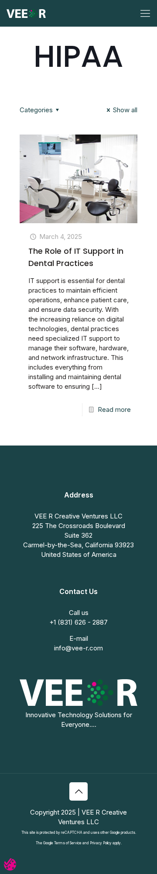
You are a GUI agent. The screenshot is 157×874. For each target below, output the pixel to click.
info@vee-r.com (78, 648)
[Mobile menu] (145, 13)
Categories (36, 110)
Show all (125, 110)
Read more (114, 409)
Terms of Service (68, 843)
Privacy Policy (101, 843)
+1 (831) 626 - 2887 (78, 622)
